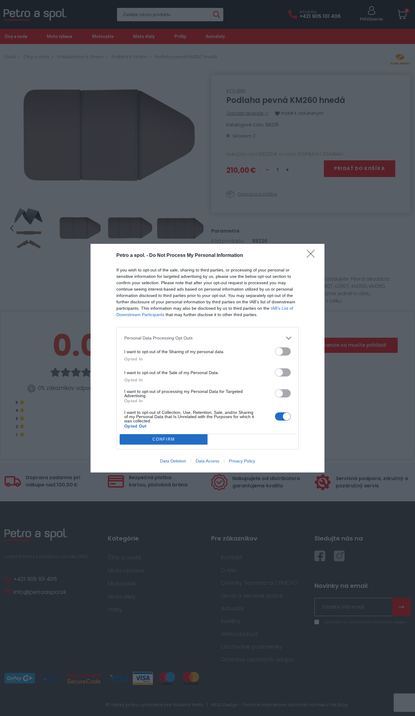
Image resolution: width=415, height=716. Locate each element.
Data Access (207, 461)
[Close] (312, 255)
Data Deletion (173, 461)
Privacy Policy (242, 461)
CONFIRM (164, 439)
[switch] (283, 351)
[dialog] (207, 358)
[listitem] (207, 338)
